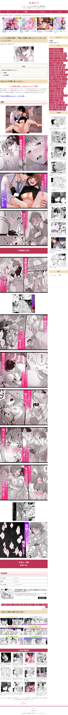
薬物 (59, 93)
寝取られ (51, 81)
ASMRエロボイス (53, 42)
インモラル (64, 79)
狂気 (61, 65)
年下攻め (65, 60)
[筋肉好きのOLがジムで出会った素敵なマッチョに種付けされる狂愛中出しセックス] (6, 691)
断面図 (61, 53)
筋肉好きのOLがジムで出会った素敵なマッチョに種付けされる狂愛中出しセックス (5, 693)
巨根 (66, 55)
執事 (63, 102)
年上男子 (45, 604)
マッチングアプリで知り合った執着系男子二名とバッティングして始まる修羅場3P (29, 679)
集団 (66, 104)
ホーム (8, 11)
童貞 (62, 90)
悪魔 (61, 81)
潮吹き (21, 604)
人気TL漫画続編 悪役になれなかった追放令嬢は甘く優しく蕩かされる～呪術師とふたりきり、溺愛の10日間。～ (58, 251)
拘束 (57, 69)
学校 (64, 86)
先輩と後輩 (8, 604)
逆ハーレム (52, 90)
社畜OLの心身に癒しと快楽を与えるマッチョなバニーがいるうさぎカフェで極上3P (41, 679)
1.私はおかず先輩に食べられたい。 (9, 70)
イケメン (59, 11)
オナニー (33, 604)
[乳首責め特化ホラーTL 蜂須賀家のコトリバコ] (30, 691)
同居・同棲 (63, 76)
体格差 (51, 55)
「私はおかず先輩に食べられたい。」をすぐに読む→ (13, 96)
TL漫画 (25, 11)
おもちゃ (61, 74)
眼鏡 (50, 107)
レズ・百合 (55, 109)
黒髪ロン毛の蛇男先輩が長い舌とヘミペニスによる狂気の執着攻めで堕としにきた (5, 664)
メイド (61, 97)
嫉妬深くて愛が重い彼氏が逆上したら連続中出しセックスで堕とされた (17, 679)
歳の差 (65, 69)
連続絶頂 (26, 604)
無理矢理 (51, 51)
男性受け (57, 90)
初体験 (64, 81)
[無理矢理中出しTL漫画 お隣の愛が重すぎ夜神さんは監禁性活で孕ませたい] (42, 662)
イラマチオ (52, 102)
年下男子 (60, 60)
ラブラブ (51, 53)
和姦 (50, 76)
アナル (58, 76)
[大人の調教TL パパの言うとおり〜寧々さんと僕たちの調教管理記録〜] (18, 691)
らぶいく (34, 3)
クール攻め (63, 83)
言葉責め (17, 604)
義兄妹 (64, 107)
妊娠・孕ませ (52, 74)
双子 (60, 107)
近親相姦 (56, 97)
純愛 (62, 55)
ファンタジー (57, 58)
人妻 (62, 93)
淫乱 (60, 102)
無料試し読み (25, 250)
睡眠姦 (61, 100)
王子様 (59, 79)
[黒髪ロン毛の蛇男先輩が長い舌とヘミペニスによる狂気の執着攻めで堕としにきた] (6, 662)
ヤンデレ (55, 60)
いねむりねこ (39, 32)
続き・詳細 (24, 563)
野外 (54, 83)
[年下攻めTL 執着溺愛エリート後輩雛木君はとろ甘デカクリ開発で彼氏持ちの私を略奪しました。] (42, 691)
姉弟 (59, 95)
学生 (62, 62)
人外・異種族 (52, 62)
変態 (57, 72)
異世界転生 (52, 69)
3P (59, 69)
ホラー (51, 95)
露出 (57, 107)
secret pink (22, 32)
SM (46, 606)
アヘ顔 (65, 74)
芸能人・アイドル (60, 104)
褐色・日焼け (64, 95)
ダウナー (56, 100)
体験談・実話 (52, 72)
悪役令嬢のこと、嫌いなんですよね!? (9, 31)
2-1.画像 (4, 72)
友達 (60, 67)
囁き (50, 88)
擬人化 (60, 109)
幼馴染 (57, 65)
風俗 (50, 104)
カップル (51, 58)
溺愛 (65, 53)
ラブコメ (55, 79)
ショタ (51, 86)
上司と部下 (62, 72)
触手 (64, 109)
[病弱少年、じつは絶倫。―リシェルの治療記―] (28, 23)
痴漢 (54, 107)
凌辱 (64, 65)
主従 (50, 83)
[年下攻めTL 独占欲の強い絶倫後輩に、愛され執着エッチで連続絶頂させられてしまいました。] (18, 662)
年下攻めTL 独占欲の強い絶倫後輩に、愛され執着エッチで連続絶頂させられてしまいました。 (17, 664)
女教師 (55, 95)
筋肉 (50, 60)
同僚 (54, 104)
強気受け (58, 83)
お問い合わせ (34, 710)
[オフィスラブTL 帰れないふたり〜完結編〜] (30, 662)
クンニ (12, 604)
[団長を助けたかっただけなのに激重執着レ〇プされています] (45, 23)
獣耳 (62, 88)
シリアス (56, 81)
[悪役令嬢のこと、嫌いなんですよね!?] (10, 23)
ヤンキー (56, 86)
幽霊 (57, 102)
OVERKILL (4, 32)
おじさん (51, 97)
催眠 (56, 93)
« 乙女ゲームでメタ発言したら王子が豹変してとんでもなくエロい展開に (15, 697)
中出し (51, 48)
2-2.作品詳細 (6, 75)
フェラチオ (52, 65)
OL (29, 604)
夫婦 (50, 79)
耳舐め (54, 76)
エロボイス (42, 11)
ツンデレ (51, 100)
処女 (57, 67)
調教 (37, 604)
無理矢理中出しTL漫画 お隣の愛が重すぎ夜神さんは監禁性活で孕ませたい (41, 664)
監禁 (54, 88)
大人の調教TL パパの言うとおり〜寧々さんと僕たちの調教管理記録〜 (17, 693)
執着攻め (56, 53)
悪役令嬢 (51, 93)
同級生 (60, 86)
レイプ (58, 62)
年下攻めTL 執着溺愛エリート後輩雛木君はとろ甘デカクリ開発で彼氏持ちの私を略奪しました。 (41, 693)
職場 (63, 67)
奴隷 (50, 109)
